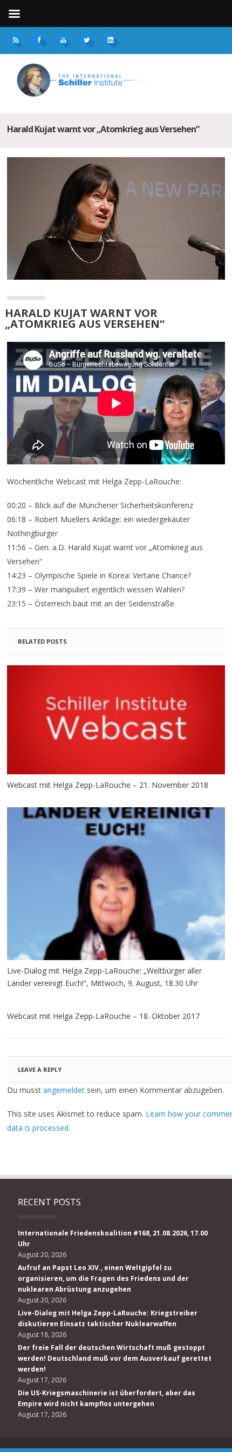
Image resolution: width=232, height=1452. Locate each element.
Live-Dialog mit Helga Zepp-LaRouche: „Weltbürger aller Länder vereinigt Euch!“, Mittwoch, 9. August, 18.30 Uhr (104, 976)
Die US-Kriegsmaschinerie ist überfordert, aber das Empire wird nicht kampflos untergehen (106, 1398)
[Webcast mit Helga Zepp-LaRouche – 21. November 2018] (116, 719)
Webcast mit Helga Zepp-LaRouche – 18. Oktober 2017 (103, 1016)
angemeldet (64, 1090)
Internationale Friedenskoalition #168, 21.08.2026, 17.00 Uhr (113, 1238)
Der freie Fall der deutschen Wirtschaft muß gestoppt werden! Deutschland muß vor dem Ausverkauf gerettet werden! (114, 1358)
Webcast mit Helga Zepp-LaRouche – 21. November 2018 (107, 785)
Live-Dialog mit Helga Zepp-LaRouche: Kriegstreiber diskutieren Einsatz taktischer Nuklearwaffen (107, 1318)
